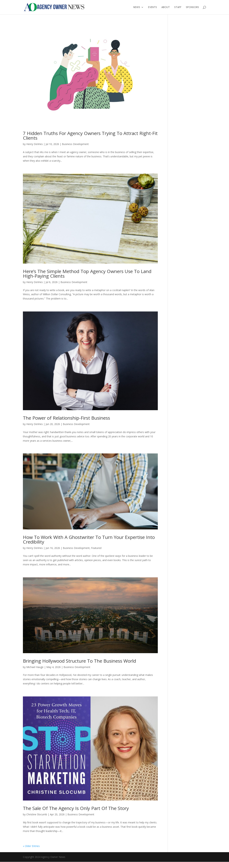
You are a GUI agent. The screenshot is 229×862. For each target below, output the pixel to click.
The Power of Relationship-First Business (66, 418)
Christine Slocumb (36, 814)
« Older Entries (31, 846)
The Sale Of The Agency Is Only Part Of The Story (76, 808)
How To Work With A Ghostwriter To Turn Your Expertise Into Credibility (89, 539)
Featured (96, 548)
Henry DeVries (34, 144)
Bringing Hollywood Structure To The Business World (79, 661)
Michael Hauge (34, 667)
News (136, 7)
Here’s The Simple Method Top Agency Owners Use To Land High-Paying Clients (87, 273)
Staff (177, 7)
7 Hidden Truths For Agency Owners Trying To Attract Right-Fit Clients (90, 135)
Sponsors (192, 7)
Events (152, 7)
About (165, 7)
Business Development (75, 144)
